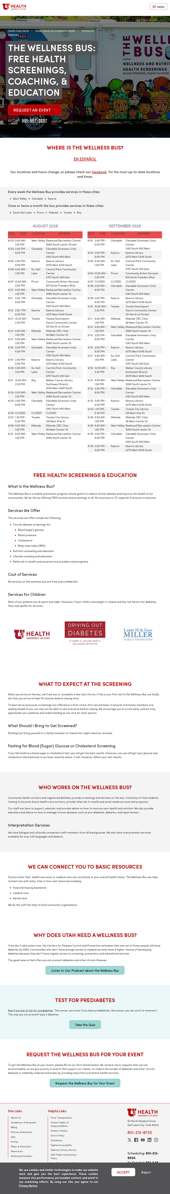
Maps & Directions (21, 1146)
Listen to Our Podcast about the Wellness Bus (85, 970)
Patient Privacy (59, 1130)
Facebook (99, 171)
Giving (14, 1141)
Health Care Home (18, 30)
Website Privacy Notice (63, 1149)
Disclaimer (56, 1140)
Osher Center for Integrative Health (55, 30)
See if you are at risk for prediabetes (30, 1010)
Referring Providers (21, 1156)
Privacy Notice (28, 1186)
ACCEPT (123, 1172)
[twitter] (129, 1140)
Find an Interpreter (21, 1132)
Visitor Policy (57, 1135)
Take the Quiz (85, 1024)
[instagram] (156, 1140)
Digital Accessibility (61, 1145)
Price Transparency (61, 1117)
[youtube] (143, 1140)
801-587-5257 (34, 120)
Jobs (13, 1136)
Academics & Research (23, 1122)
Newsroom (17, 1151)
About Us (16, 1117)
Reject (146, 1172)
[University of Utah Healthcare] (145, 1112)
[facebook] (136, 1140)
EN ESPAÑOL (85, 158)
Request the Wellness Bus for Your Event (85, 1083)
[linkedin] (149, 1140)
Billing (14, 1127)
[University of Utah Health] (14, 6)
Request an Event (32, 110)
